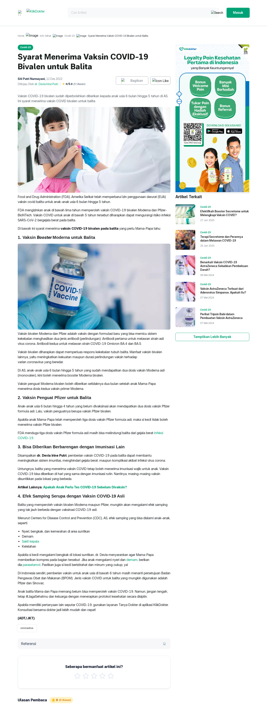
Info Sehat (45, 35)
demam (131, 560)
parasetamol (31, 565)
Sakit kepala (30, 541)
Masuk (238, 13)
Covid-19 (69, 35)
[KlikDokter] (43, 12)
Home (21, 35)
